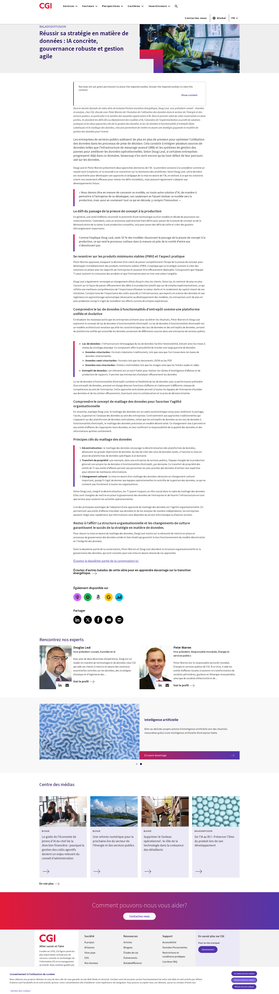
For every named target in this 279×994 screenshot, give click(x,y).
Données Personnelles (174, 947)
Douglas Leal (82, 647)
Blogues (128, 947)
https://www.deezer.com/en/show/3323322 (119, 597)
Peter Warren (182, 647)
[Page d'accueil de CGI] (45, 5)
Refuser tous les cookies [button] (244, 986)
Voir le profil (81, 681)
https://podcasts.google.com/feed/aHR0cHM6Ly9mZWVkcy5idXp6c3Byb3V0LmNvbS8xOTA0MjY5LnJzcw (109, 597)
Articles (128, 942)
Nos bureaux (91, 963)
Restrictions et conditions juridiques (173, 954)
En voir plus (46, 883)
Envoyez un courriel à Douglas (67, 685)
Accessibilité (169, 942)
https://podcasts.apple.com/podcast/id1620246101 (77, 597)
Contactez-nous (196, 18)
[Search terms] (176, 6)
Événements (130, 957)
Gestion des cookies (20, 990)
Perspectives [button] (111, 6)
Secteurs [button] (88, 6)
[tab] (137, 764)
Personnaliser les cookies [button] (244, 980)
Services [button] (68, 6)
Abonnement (208, 949)
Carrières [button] (134, 6)
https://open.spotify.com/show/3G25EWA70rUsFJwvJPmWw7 (88, 597)
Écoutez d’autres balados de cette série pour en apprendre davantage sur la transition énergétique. (132, 571)
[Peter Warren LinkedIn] (160, 685)
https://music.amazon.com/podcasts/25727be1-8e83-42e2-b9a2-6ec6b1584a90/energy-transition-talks (98, 597)
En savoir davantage (168, 755)
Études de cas (131, 952)
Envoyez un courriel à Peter (167, 685)
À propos (89, 942)
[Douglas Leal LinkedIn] (60, 685)
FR (233, 18)
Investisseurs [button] (158, 6)
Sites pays (89, 952)
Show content (189, 95)
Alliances (89, 947)
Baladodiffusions (133, 963)
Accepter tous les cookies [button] (244, 973)
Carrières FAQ (169, 961)
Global (221, 18)
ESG (86, 957)
